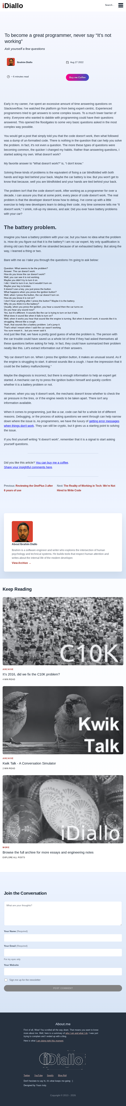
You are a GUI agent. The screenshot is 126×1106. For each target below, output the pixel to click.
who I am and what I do (76, 1033)
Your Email (16, 946)
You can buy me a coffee (52, 462)
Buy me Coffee (77, 77)
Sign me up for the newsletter (25, 979)
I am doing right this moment (49, 1041)
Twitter (27, 1075)
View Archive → (21, 563)
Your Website (11, 965)
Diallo (12, 6)
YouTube (38, 1075)
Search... (109, 5)
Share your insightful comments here (28, 467)
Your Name (16, 931)
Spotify (50, 1075)
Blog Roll (62, 1075)
